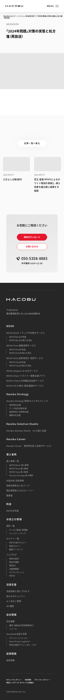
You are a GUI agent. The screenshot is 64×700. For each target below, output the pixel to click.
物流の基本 (14, 558)
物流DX (12, 565)
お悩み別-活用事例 (15, 480)
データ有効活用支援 (18, 408)
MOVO (10, 326)
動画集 (9, 495)
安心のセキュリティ (15, 596)
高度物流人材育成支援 (19, 412)
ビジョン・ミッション (18, 638)
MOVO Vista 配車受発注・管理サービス (24, 358)
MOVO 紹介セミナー (18, 542)
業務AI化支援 (15, 415)
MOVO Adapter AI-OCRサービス (22, 370)
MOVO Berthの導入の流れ (20, 340)
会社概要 (10, 621)
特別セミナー (15, 546)
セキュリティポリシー (14, 680)
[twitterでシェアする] (38, 44)
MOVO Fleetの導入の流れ (20, 353)
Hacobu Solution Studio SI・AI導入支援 (26, 430)
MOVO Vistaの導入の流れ (20, 365)
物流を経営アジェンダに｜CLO (22, 645)
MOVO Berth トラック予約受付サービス (25, 333)
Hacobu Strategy (17, 394)
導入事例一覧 (12, 461)
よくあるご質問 (13, 601)
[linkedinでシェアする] (56, 44)
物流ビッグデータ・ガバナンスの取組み (20, 683)
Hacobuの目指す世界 (16, 634)
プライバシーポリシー (42, 680)
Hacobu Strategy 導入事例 (21, 475)
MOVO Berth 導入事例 (19, 465)
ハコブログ (11, 554)
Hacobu (6, 16)
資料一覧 (10, 526)
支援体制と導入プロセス (18, 591)
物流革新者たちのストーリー (20, 490)
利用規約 (28, 680)
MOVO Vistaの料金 (17, 362)
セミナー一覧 (12, 538)
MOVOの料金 (12, 510)
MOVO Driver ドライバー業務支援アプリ (25, 375)
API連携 (10, 606)
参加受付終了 (31, 16)
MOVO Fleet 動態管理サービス (21, 345)
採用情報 (10, 660)
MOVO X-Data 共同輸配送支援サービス (25, 380)
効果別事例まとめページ (18, 485)
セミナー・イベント (17, 16)
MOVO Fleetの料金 (17, 349)
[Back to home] (20, 299)
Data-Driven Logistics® (19, 641)
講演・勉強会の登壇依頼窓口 (21, 625)
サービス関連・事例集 (18, 530)
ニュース (13, 629)
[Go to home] (14, 6)
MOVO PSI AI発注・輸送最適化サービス (24, 385)
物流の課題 (14, 562)
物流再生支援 (15, 405)
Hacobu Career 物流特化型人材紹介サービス (28, 446)
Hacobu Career (16, 439)
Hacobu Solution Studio (22, 424)
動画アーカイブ (16, 549)
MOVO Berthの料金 (17, 337)
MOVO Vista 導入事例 (18, 472)
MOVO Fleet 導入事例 (18, 468)
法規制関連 (14, 569)
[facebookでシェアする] (47, 44)
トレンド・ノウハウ (17, 533)
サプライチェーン (17, 572)
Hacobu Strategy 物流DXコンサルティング (27, 401)
